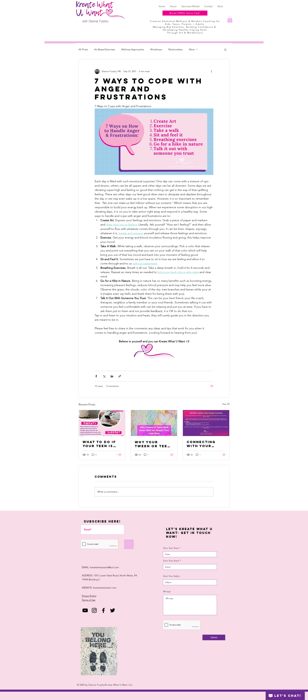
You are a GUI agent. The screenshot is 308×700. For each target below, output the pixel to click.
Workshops (156, 49)
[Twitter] (112, 610)
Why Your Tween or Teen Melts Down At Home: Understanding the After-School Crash (153, 444)
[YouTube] (85, 610)
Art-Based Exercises (104, 49)
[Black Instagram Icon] (94, 610)
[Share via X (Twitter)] (104, 376)
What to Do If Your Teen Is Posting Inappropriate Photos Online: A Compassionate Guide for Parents (101, 444)
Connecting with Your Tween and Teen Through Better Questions (206, 444)
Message (167, 591)
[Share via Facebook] (96, 376)
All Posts (83, 49)
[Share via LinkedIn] (111, 376)
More (192, 49)
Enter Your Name (171, 548)
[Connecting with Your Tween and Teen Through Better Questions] (206, 423)
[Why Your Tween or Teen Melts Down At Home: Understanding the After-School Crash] (154, 423)
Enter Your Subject (171, 576)
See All (225, 404)
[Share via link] (119, 376)
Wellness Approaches (132, 49)
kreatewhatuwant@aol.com (104, 567)
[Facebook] (103, 610)
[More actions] (211, 71)
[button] (230, 19)
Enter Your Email (171, 561)
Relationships (175, 49)
